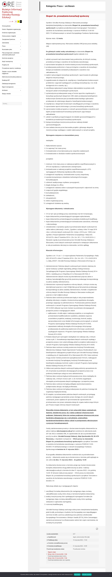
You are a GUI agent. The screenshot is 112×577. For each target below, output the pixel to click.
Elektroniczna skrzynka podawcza (11, 77)
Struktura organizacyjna (8, 32)
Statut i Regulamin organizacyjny (11, 29)
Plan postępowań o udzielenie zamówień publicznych (10, 54)
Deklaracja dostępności (9, 83)
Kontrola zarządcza (7, 58)
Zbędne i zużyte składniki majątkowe (9, 72)
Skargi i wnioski (6, 93)
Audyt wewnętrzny (7, 61)
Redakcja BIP (6, 80)
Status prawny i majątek (9, 36)
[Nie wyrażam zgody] (110, 574)
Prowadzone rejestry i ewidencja (11, 68)
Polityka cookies (86, 574)
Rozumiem (77, 574)
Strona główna (6, 26)
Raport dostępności (8, 87)
